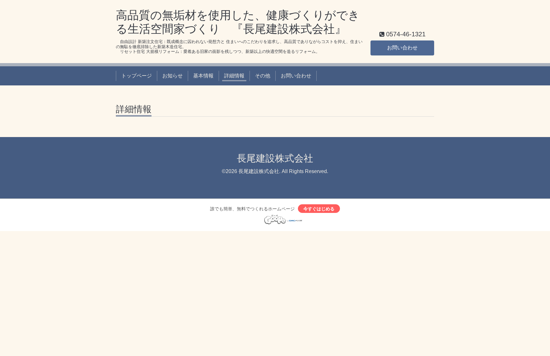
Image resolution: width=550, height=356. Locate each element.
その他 (262, 75)
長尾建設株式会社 (275, 158)
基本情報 (203, 75)
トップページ (136, 75)
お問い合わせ (402, 47)
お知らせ (172, 75)
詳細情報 (234, 75)
